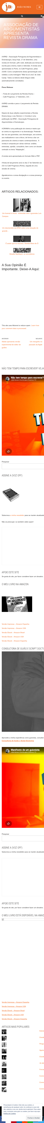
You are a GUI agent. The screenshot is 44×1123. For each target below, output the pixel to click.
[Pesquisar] (22, 16)
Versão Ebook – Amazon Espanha (14, 641)
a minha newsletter (17, 515)
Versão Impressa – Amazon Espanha (15, 624)
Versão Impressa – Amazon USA (14, 628)
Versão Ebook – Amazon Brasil (13, 632)
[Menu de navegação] (39, 7)
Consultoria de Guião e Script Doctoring (18, 741)
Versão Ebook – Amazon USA (13, 637)
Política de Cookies (10, 1113)
